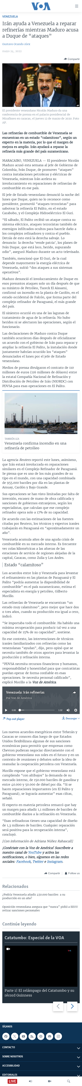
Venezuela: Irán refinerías (25, 693)
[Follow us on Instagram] (58, 1036)
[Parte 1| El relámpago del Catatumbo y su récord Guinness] (41, 966)
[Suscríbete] (49, 1036)
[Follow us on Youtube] (23, 1036)
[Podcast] (40, 1036)
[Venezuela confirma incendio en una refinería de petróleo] (41, 413)
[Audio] (30, 1081)
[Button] (72, 59)
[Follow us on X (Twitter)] (14, 1036)
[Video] (49, 1081)
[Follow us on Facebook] (6, 1036)
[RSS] (32, 1036)
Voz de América (21, 698)
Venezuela (10, 16)
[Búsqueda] (68, 1081)
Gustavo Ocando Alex (16, 44)
